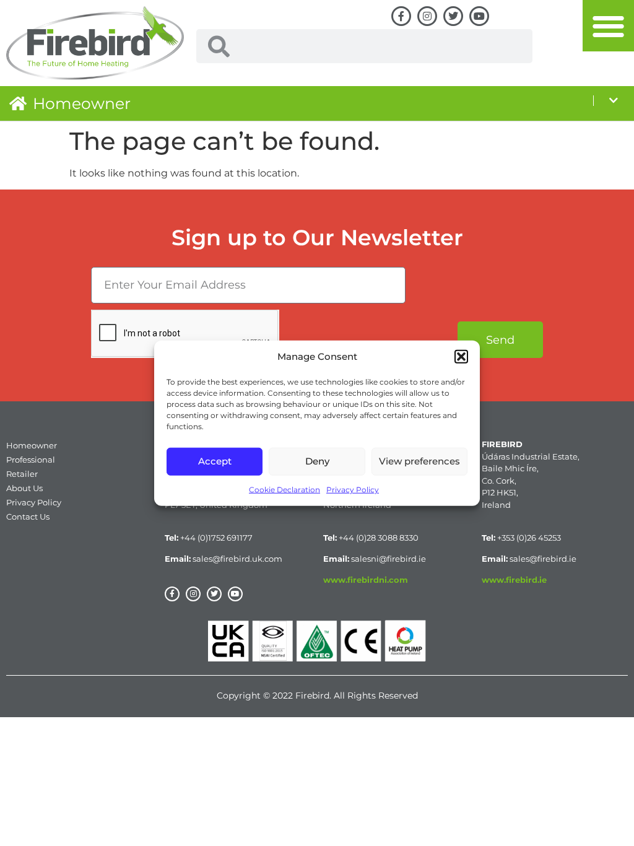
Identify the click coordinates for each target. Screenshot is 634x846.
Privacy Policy (352, 489)
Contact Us (28, 516)
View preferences (419, 461)
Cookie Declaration (284, 489)
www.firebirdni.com (365, 580)
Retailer (22, 474)
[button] (461, 357)
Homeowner (82, 103)
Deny (317, 461)
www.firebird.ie (514, 580)
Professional (30, 459)
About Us (24, 488)
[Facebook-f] (401, 16)
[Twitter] (453, 16)
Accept (215, 461)
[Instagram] (427, 16)
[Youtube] (479, 16)
